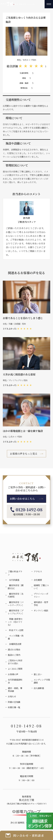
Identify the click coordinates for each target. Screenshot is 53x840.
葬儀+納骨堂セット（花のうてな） (15, 621)
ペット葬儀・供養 (15, 637)
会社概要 (38, 579)
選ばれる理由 (14, 649)
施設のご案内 (14, 654)
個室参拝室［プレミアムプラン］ (16, 612)
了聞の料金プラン (15, 573)
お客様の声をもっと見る (23, 453)
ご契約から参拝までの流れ (15, 662)
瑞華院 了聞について (41, 587)
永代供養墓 (13, 579)
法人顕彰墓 (39, 688)
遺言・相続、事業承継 (15, 689)
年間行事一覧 (14, 707)
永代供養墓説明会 (15, 681)
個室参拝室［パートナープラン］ (16, 604)
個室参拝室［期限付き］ (15, 587)
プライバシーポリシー (41, 595)
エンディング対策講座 (42, 681)
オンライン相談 (41, 610)
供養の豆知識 (14, 701)
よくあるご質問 (15, 668)
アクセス (38, 571)
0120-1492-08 (29, 509)
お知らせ (12, 696)
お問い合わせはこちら (22, 498)
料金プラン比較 (15, 630)
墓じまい (38, 674)
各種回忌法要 (14, 644)
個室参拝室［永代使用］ (15, 595)
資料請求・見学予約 (41, 604)
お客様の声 (13, 674)
